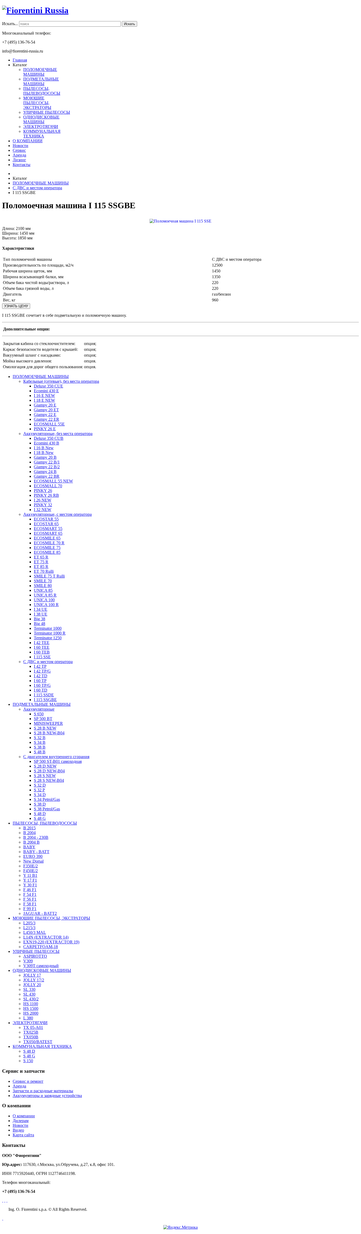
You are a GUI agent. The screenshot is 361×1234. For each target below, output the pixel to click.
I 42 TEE (41, 642)
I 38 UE (40, 614)
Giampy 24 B (45, 471)
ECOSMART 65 (48, 533)
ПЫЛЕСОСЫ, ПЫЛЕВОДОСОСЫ (41, 91)
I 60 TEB (42, 652)
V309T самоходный (41, 965)
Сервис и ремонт (28, 1081)
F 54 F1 (29, 894)
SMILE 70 (43, 581)
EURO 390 (33, 856)
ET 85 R (41, 566)
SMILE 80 (43, 585)
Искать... (10, 23)
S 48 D (40, 813)
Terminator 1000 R (50, 633)
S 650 (39, 714)
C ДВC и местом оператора (48, 661)
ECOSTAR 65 (46, 524)
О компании (24, 1116)
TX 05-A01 (33, 1027)
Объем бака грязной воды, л (28, 288)
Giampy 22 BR (46, 476)
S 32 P (39, 790)
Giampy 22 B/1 (47, 462)
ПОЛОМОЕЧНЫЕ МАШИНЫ (40, 72)
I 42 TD (40, 676)
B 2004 (29, 832)
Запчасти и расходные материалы (43, 1091)
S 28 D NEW (45, 766)
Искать (129, 24)
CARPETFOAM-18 (40, 946)
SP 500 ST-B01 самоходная (58, 761)
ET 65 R (41, 557)
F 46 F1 (29, 889)
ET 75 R (41, 562)
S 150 (28, 1060)
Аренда (19, 1086)
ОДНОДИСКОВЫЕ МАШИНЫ (41, 119)
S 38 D (40, 804)
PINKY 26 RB (46, 495)
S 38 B (39, 747)
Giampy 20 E (45, 405)
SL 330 (29, 989)
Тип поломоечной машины (27, 259)
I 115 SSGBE (45, 699)
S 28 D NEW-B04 (49, 771)
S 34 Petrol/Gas (47, 799)
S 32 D (40, 785)
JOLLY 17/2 (33, 980)
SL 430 (29, 994)
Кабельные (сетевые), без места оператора (61, 381)
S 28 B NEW (45, 728)
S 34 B (39, 742)
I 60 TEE (41, 647)
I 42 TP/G (42, 671)
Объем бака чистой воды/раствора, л (36, 282)
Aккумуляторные (38, 709)
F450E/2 (30, 870)
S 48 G (40, 818)
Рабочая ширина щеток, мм (27, 271)
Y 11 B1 (30, 875)
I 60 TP (40, 680)
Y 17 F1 (30, 880)
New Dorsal (33, 861)
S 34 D (40, 794)
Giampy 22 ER (46, 419)
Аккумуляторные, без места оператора (57, 433)
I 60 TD (40, 690)
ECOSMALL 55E (49, 424)
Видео (18, 1130)
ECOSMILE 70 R (49, 543)
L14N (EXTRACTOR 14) (45, 937)
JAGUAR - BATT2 (40, 913)
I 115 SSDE (44, 695)
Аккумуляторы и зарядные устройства (47, 1095)
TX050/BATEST (37, 1041)
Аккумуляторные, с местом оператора (57, 514)
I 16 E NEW (44, 395)
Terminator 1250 (48, 638)
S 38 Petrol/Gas (47, 809)
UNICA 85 (43, 590)
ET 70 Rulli (44, 571)
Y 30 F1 (30, 885)
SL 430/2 (31, 999)
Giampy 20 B (45, 457)
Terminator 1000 (48, 628)
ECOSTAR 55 (46, 519)
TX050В (30, 1037)
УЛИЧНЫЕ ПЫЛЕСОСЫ (46, 112)
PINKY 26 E (45, 429)
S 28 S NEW (45, 775)
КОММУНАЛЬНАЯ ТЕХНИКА (42, 133)
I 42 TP (40, 666)
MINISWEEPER (48, 723)
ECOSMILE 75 (47, 547)
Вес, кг (9, 300)
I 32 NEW (42, 509)
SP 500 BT (43, 718)
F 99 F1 (29, 908)
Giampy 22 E (45, 414)
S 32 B (39, 737)
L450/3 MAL (34, 932)
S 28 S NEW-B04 (49, 780)
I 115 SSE (42, 657)
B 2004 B (31, 842)
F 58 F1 (29, 904)
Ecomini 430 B (46, 443)
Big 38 (39, 619)
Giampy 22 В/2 (47, 467)
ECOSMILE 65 (47, 538)
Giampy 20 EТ (46, 410)
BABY (29, 847)
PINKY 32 (43, 505)
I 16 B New (44, 448)
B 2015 (29, 828)
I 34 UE (40, 609)
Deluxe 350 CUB (48, 438)
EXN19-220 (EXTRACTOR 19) (51, 942)
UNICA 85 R (45, 595)
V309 (28, 961)
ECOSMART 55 (48, 528)
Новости (20, 1125)
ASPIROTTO (35, 956)
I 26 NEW (42, 500)
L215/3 (29, 927)
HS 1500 (30, 1008)
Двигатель (12, 294)
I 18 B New (44, 452)
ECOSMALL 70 (48, 486)
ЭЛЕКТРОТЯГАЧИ (40, 126)
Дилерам (21, 1120)
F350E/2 (30, 866)
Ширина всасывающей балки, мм (33, 277)
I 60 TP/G (42, 685)
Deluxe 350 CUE (48, 386)
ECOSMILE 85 (47, 552)
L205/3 (29, 923)
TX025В (30, 1032)
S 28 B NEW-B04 (49, 733)
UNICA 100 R (46, 604)
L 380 (28, 1018)
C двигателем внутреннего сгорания (56, 756)
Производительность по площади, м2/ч (38, 265)
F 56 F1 (29, 899)
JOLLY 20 (32, 984)
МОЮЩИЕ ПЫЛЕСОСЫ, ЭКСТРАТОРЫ (37, 103)
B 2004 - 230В (35, 837)
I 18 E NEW (44, 400)
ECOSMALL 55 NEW (53, 481)
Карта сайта (23, 1135)
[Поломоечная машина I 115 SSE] (180, 220)
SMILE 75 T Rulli (49, 576)
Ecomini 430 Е (46, 391)
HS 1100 (30, 1003)
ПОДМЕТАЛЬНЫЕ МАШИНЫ (41, 81)
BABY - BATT (36, 851)
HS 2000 (30, 1013)
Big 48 (39, 623)
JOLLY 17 (32, 975)
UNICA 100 (44, 600)
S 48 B (39, 752)
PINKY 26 (43, 490)
